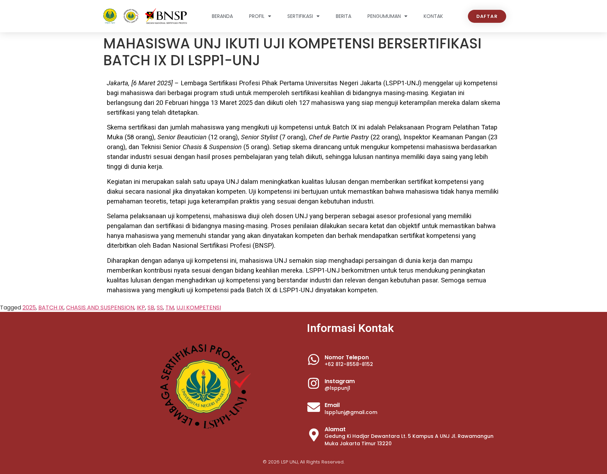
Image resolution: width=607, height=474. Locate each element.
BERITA (343, 16)
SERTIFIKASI (300, 16)
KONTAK (433, 16)
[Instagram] (313, 383)
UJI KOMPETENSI (198, 307)
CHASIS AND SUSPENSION (100, 307)
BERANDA (222, 16)
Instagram (340, 381)
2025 (29, 307)
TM (169, 307)
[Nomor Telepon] (313, 359)
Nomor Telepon (347, 357)
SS (160, 307)
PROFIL (257, 16)
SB (151, 307)
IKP (141, 307)
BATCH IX (51, 307)
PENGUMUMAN (384, 16)
